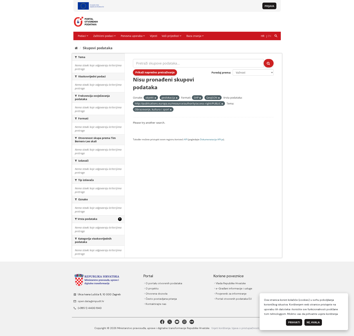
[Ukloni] (155, 97)
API (185, 139)
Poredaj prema (220, 72)
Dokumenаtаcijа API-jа (211, 139)
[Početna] (76, 48)
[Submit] (269, 63)
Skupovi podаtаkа (97, 48)
